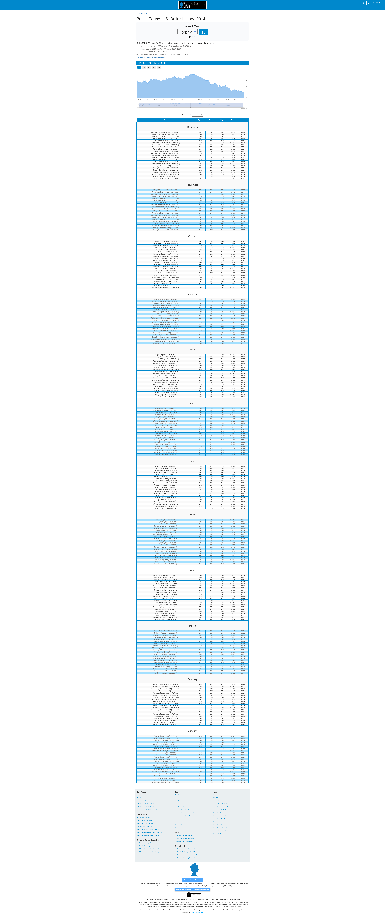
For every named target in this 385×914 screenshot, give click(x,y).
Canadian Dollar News (220, 819)
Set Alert (193, 37)
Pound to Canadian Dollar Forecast (148, 835)
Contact (139, 795)
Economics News (218, 834)
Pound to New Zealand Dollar (184, 813)
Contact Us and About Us (192, 880)
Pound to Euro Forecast (144, 820)
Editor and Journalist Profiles (146, 807)
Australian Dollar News (220, 813)
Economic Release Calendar (184, 835)
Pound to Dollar (180, 804)
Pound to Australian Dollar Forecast (148, 829)
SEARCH (376, 3)
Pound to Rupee (180, 825)
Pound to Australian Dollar (183, 810)
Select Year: (192, 26)
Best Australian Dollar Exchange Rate (149, 849)
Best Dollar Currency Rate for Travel (186, 852)
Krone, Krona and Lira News (222, 831)
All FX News (217, 798)
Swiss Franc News (219, 825)
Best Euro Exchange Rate (145, 843)
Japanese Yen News (219, 822)
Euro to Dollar (179, 807)
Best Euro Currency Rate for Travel (186, 849)
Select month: (187, 115)
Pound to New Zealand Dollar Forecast (149, 832)
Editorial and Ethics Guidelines (146, 804)
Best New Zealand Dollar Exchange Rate (150, 852)
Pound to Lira (179, 828)
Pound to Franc (180, 822)
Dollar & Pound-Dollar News (222, 807)
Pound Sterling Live (197, 912)
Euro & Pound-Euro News (221, 804)
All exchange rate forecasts (145, 817)
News (215, 795)
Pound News (217, 801)
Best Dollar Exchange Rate (145, 846)
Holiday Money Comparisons (184, 841)
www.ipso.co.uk (236, 907)
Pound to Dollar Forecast (145, 823)
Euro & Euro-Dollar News (221, 810)
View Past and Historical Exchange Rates (150, 57)
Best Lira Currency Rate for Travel (186, 855)
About (139, 798)
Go (203, 32)
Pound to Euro (179, 798)
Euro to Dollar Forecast (144, 826)
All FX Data (178, 795)
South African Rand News (221, 828)
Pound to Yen (179, 819)
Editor (240, 904)
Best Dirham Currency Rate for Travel (187, 858)
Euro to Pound (179, 801)
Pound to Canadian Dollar (183, 816)
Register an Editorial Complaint (147, 810)
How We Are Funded (143, 801)
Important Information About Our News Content (192, 890)
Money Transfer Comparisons (184, 838)
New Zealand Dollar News (221, 816)
